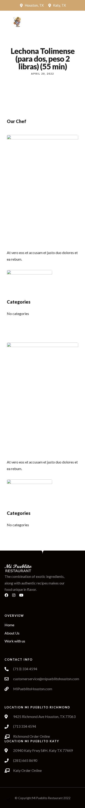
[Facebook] (8, 597)
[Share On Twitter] (19, 788)
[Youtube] (23, 597)
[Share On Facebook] (12, 788)
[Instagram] (15, 597)
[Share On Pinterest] (26, 788)
